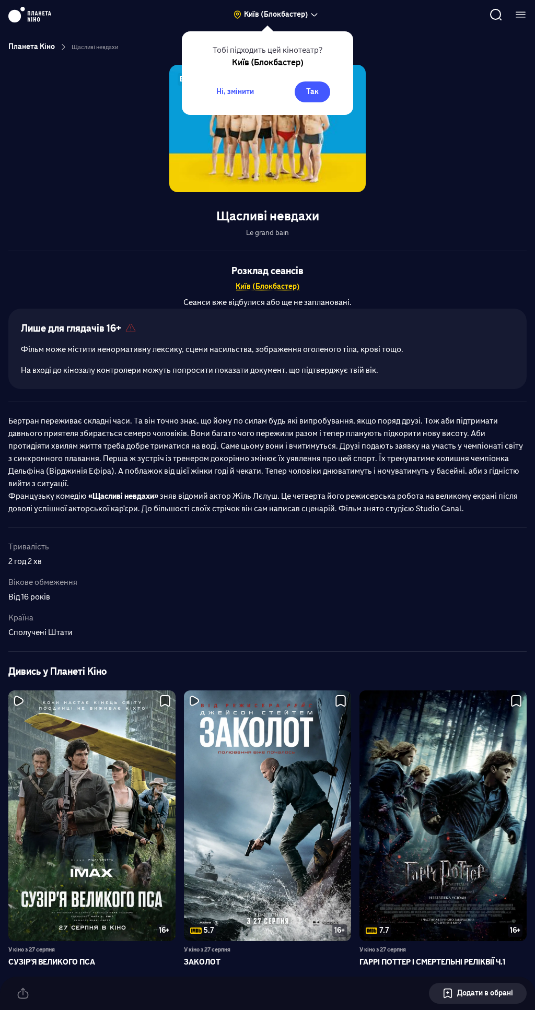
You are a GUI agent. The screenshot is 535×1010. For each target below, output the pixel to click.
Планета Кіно (31, 46)
